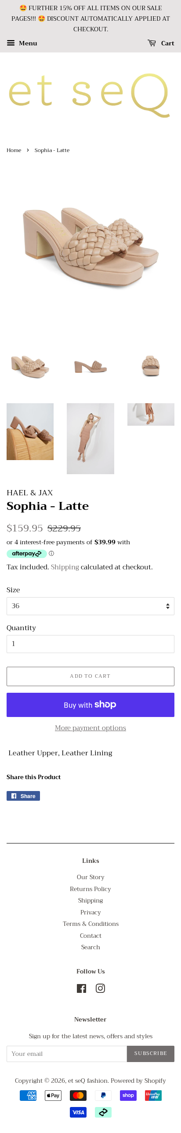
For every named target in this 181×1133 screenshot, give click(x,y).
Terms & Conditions (91, 924)
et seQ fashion (88, 1081)
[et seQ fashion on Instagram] (100, 990)
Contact (90, 936)
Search (90, 947)
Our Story (91, 877)
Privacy (90, 912)
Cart (166, 43)
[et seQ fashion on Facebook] (81, 990)
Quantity (21, 628)
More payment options (90, 728)
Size (13, 590)
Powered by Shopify (138, 1081)
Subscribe (150, 1053)
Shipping (65, 567)
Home (14, 150)
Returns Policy (90, 889)
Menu (27, 43)
